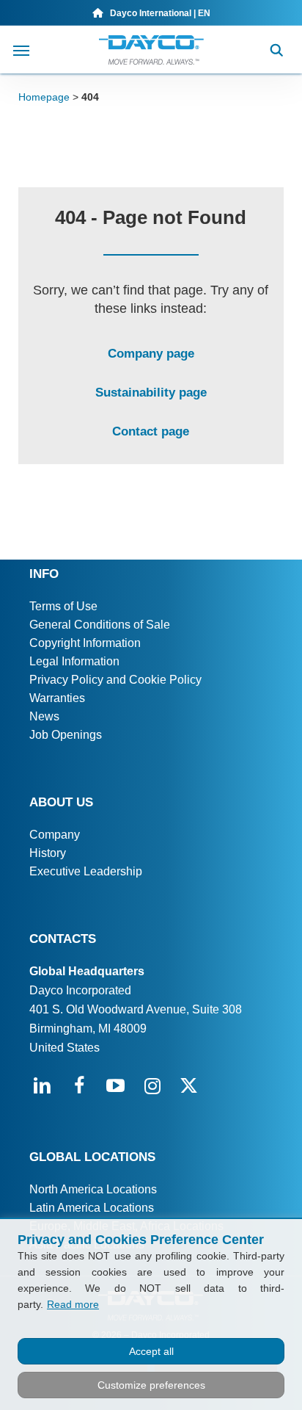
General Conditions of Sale (99, 624)
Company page (151, 354)
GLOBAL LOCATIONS (92, 1157)
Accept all (151, 1351)
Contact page (150, 431)
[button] (21, 50)
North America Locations (93, 1189)
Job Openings (65, 734)
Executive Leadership (85, 871)
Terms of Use (63, 606)
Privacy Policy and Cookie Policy (115, 679)
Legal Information (74, 661)
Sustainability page (151, 393)
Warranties (57, 698)
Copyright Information (85, 643)
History (47, 853)
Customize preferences (151, 1385)
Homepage (44, 97)
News (44, 716)
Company (54, 834)
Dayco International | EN (156, 13)
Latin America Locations (91, 1207)
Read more (73, 1304)
